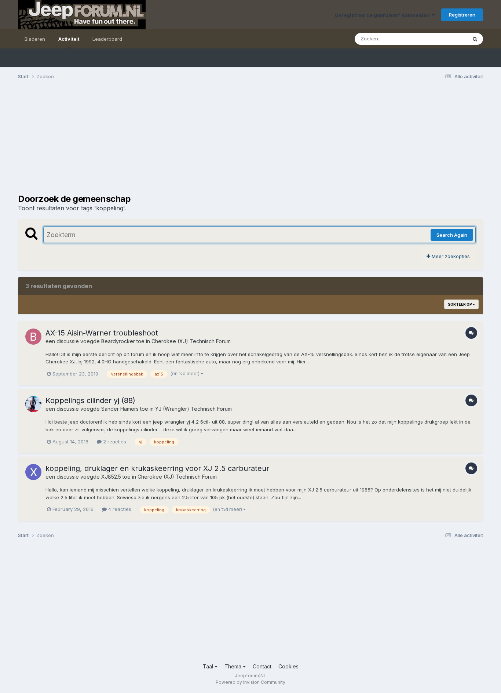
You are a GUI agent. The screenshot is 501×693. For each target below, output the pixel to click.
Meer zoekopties (450, 256)
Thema (233, 666)
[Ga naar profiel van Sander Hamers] (33, 404)
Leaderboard (107, 39)
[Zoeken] (475, 39)
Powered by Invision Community (250, 682)
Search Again (451, 235)
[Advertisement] (151, 142)
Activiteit (68, 39)
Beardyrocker (118, 341)
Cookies (288, 666)
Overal (450, 38)
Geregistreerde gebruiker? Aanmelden (383, 15)
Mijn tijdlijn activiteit (83, 58)
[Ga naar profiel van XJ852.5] (33, 472)
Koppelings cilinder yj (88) (90, 400)
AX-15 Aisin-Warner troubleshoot (101, 333)
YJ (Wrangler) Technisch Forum (193, 409)
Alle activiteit (33, 58)
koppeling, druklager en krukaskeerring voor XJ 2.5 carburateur (157, 468)
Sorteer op (460, 304)
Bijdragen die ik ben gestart (211, 58)
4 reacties (119, 509)
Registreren (462, 15)
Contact (262, 666)
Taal (209, 666)
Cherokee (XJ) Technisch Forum (191, 341)
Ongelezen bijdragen (142, 58)
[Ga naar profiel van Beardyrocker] (33, 337)
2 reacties (114, 442)
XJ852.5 (111, 477)
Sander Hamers (120, 409)
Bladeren (35, 39)
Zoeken (265, 58)
